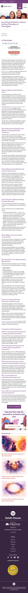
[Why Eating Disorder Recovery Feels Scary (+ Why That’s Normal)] (14, 443)
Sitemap (12, 588)
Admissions (13, 542)
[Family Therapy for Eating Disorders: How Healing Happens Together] (14, 466)
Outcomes (13, 549)
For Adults (3, 2)
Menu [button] (25, 7)
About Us (13, 539)
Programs (13, 544)
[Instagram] (11, 557)
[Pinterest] (18, 557)
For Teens (11, 2)
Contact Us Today (14, 426)
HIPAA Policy (22, 588)
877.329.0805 (13, 532)
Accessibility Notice (14, 589)
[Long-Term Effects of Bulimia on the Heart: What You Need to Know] (14, 488)
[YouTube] (15, 557)
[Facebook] (8, 557)
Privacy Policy (17, 588)
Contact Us (13, 551)
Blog (13, 546)
